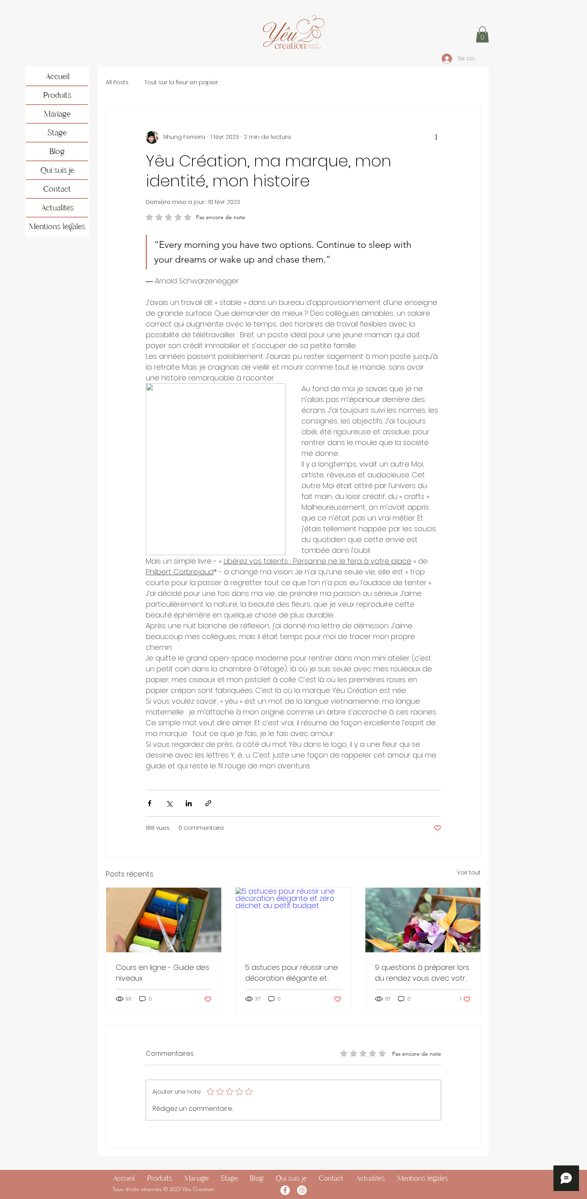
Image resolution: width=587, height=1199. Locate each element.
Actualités (57, 207)
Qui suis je (57, 170)
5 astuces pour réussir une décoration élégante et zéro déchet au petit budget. (291, 972)
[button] (482, 34)
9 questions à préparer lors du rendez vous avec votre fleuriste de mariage (422, 972)
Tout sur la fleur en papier (181, 82)
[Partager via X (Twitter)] (169, 803)
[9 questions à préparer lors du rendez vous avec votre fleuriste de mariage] (422, 920)
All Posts (117, 82)
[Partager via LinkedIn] (188, 803)
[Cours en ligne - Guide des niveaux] (163, 920)
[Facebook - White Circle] (285, 1190)
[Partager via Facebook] (149, 803)
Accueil (57, 76)
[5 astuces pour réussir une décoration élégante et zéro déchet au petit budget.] (293, 920)
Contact (57, 189)
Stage (57, 132)
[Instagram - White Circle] (302, 1190)
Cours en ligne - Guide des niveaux (162, 972)
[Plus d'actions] (436, 137)
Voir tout (469, 872)
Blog (57, 151)
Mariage (57, 114)
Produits (57, 95)
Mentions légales (57, 226)
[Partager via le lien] (208, 803)
